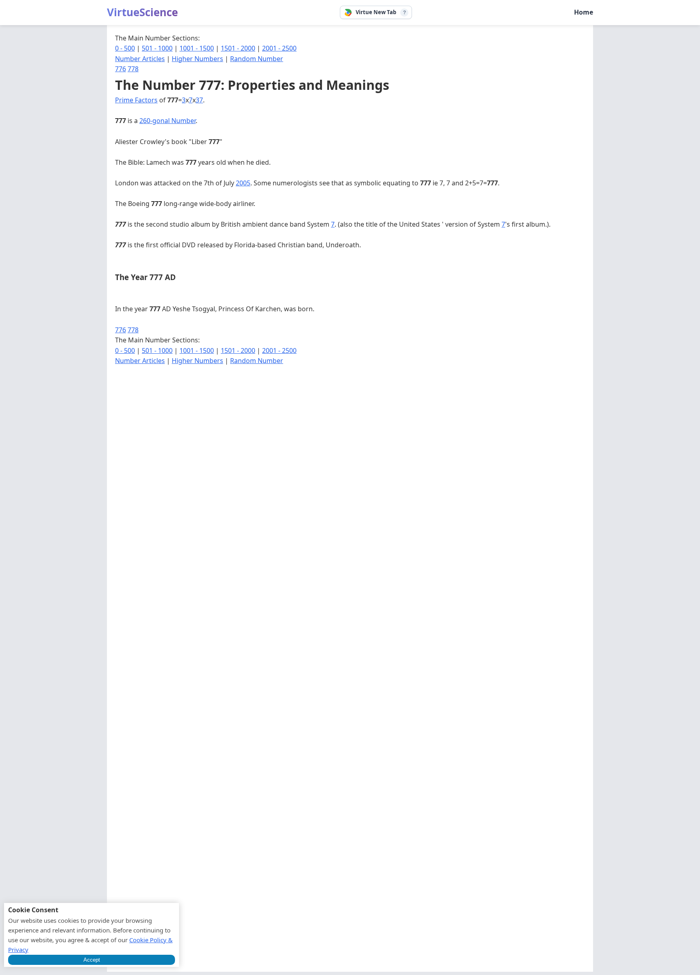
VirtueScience (142, 12)
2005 (243, 182)
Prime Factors (136, 100)
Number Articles (140, 58)
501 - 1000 (157, 48)
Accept (91, 960)
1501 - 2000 (238, 48)
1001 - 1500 (196, 48)
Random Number (256, 58)
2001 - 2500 (279, 48)
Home (583, 12)
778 (133, 68)
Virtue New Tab (376, 12)
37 (199, 100)
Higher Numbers (197, 58)
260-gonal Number (167, 120)
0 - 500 (125, 48)
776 (120, 68)
